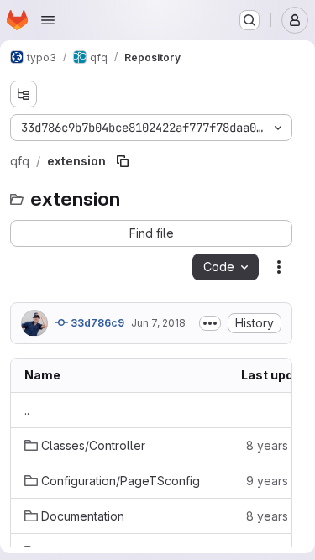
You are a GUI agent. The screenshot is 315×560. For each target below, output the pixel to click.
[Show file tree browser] (23, 94)
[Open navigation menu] (47, 20)
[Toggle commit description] (210, 323)
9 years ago (279, 481)
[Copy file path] (122, 161)
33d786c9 (96, 323)
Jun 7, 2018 (158, 323)
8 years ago (279, 445)
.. (26, 410)
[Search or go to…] (249, 20)
